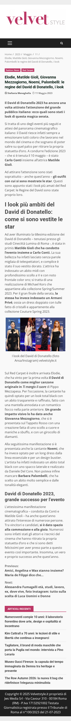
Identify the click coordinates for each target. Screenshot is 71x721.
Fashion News (12, 70)
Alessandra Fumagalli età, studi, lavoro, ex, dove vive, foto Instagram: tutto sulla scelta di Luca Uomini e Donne (35, 589)
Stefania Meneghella (19, 93)
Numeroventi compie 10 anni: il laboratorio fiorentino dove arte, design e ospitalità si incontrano (34, 621)
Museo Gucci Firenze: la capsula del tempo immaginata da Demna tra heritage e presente (34, 666)
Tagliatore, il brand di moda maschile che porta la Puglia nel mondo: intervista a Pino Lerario (34, 649)
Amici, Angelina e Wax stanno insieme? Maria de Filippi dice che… (34, 570)
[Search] (61, 43)
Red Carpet (28, 70)
